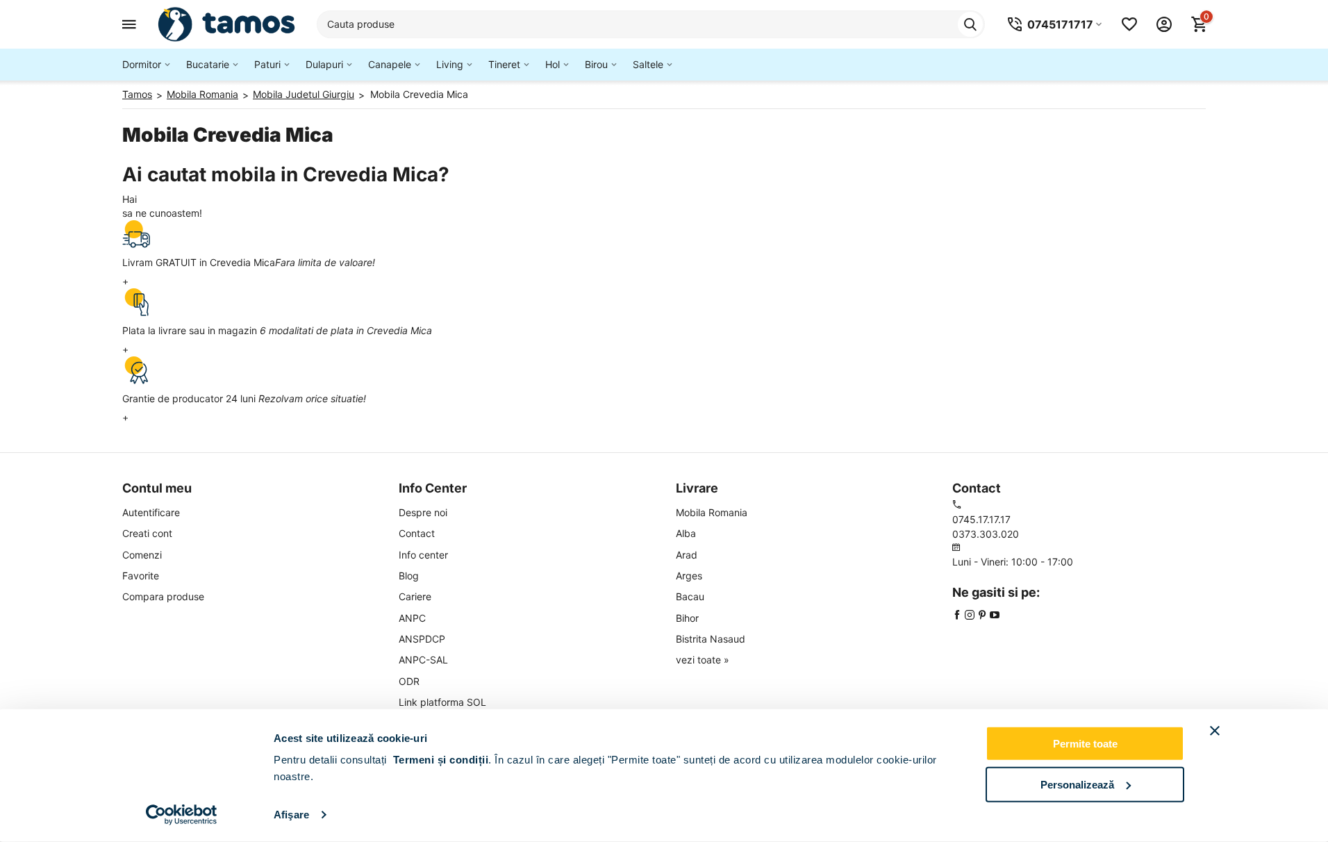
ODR (409, 681)
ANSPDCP (422, 639)
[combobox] (651, 24)
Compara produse (163, 596)
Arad (686, 555)
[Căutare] (970, 24)
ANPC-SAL (423, 660)
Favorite (140, 575)
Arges (689, 575)
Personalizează (1077, 784)
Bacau (690, 596)
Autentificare (151, 512)
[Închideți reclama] (1215, 731)
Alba (686, 533)
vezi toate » (702, 660)
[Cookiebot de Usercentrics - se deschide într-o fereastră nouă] (181, 814)
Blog (409, 575)
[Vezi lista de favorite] (1129, 24)
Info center (423, 555)
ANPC (412, 618)
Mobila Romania (711, 512)
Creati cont (147, 533)
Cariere (415, 596)
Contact (417, 533)
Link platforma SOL (442, 702)
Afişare (291, 814)
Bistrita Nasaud (710, 639)
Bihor (687, 618)
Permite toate (1085, 744)
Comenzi (142, 555)
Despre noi (423, 512)
